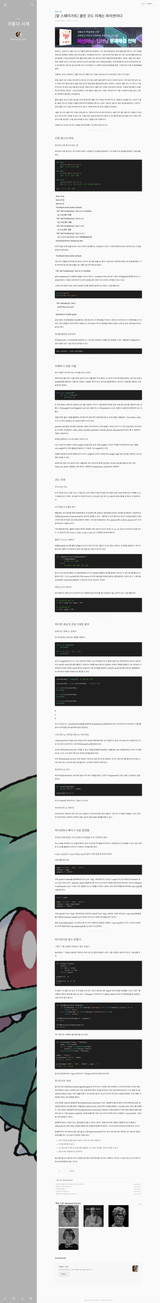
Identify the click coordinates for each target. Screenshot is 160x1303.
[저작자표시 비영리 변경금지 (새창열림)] (79, 1171)
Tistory (111, 1300)
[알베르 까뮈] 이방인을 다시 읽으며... (66, 1194)
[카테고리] (5, 4)
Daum (98, 1300)
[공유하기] (61, 1171)
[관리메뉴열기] (156, 3)
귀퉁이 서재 (18, 24)
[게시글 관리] (64, 1171)
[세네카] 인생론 (60, 1189)
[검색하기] (32, 4)
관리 (31, 1298)
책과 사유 (58, 12)
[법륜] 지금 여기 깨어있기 (63, 1186)
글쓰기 (5, 1298)
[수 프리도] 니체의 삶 (61, 1191)
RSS (22, 1298)
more (140, 1204)
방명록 (14, 1298)
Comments (60, 1258)
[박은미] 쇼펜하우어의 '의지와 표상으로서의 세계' (69, 1184)
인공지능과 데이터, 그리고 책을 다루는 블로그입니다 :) (76, 1270)
